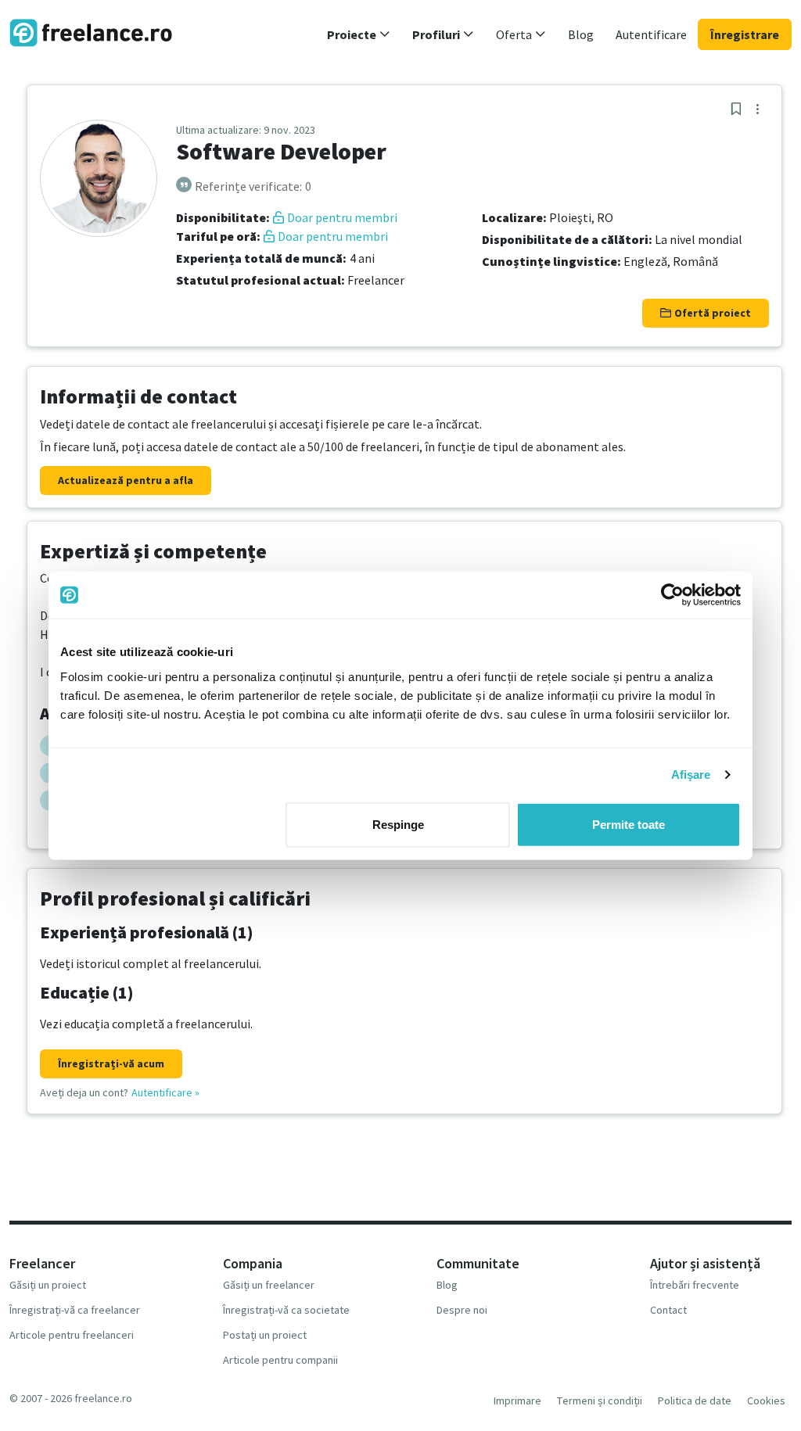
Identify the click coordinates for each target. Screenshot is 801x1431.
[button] (358, 34)
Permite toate (628, 823)
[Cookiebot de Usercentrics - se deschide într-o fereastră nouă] (672, 595)
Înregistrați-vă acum (111, 1063)
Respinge (398, 823)
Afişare (691, 774)
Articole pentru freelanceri (71, 1335)
